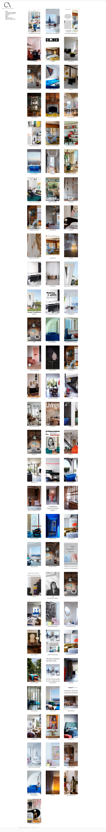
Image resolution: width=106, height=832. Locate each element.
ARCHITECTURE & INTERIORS (10, 12)
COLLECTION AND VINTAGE (10, 13)
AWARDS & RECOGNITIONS (10, 19)
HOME (6, 11)
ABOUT (6, 15)
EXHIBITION (7, 14)
